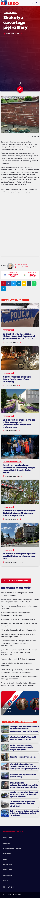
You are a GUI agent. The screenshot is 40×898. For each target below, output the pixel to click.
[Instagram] (11, 887)
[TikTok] (9, 887)
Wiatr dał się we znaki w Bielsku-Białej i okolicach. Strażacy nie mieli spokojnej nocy (19, 513)
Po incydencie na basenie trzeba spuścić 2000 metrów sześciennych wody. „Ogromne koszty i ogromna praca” (24, 729)
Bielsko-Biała (10, 12)
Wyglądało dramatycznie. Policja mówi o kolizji (18, 619)
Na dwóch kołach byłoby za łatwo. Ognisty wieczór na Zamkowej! (17, 379)
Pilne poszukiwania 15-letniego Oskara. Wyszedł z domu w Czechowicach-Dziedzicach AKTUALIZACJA (19, 643)
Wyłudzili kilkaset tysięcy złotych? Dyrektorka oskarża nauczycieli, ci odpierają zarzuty (24, 766)
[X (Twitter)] (6, 887)
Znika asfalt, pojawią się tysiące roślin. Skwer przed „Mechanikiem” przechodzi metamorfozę (19, 423)
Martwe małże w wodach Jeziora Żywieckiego (18, 659)
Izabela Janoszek (21, 265)
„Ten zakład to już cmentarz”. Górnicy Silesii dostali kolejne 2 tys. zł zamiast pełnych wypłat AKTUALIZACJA (19, 652)
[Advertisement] (20, 58)
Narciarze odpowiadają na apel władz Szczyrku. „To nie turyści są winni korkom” (24, 794)
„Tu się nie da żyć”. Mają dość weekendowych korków (23, 738)
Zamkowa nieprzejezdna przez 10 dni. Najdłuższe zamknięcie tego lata (19, 556)
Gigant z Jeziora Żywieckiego (23, 757)
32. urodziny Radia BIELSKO (12, 462)
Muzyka (6, 705)
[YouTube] (4, 887)
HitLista (7, 708)
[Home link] (10, 2)
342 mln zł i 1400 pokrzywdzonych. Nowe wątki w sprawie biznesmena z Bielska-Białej (24, 786)
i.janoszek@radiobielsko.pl (24, 267)
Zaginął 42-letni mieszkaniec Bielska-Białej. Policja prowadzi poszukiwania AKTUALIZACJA (19, 336)
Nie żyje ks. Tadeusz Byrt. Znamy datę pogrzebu (18, 630)
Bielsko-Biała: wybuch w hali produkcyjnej (23, 775)
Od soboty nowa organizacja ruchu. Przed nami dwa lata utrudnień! (22, 803)
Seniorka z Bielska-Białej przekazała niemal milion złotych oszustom (21, 747)
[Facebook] (14, 887)
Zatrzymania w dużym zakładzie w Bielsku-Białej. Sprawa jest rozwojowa (24, 813)
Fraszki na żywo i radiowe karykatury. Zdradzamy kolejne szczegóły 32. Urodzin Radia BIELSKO (19, 469)
